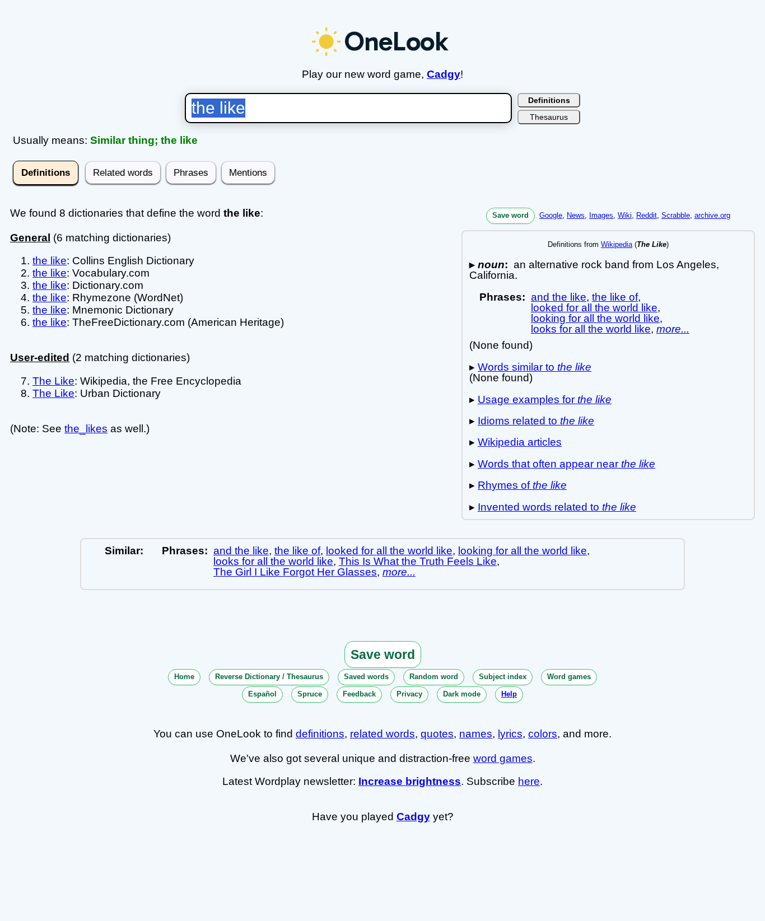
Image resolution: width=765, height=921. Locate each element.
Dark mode (462, 694)
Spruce (309, 694)
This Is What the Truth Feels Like (418, 561)
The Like (53, 381)
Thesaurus (549, 117)
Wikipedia (616, 244)
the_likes (86, 428)
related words (382, 734)
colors (542, 734)
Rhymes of (522, 485)
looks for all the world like (591, 329)
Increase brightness (409, 781)
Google (550, 215)
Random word (433, 676)
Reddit (646, 215)
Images (601, 215)
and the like (558, 297)
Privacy (409, 694)
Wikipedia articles (520, 442)
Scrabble (675, 215)
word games (503, 758)
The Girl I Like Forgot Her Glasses (295, 572)
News (576, 215)
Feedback (359, 694)
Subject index (502, 676)
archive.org (712, 215)
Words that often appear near (566, 464)
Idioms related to (536, 421)
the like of (615, 297)
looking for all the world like (595, 318)
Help (509, 694)
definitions (320, 734)
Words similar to (534, 367)
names (475, 734)
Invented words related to (557, 507)
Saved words (366, 676)
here (529, 781)
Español (262, 694)
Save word (510, 215)
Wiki (625, 215)
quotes (437, 734)
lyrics (510, 734)
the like (49, 261)
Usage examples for (545, 399)
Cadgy (443, 74)
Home (184, 676)
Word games (569, 676)
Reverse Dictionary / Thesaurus (269, 676)
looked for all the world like (594, 308)
